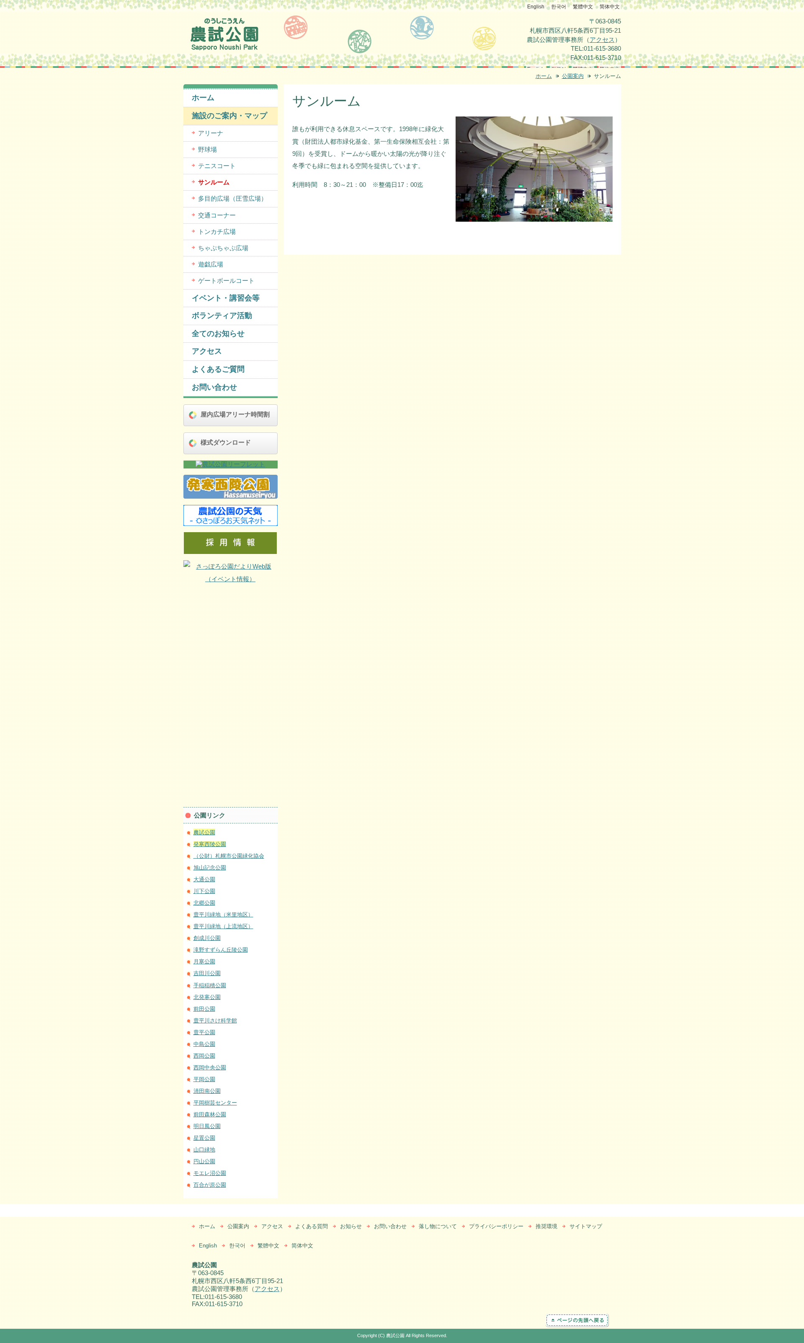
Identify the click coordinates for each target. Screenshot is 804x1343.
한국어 (558, 7)
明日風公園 (207, 1126)
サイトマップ (586, 1226)
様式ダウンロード (226, 442)
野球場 (207, 149)
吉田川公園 (207, 973)
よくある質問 (311, 1226)
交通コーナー (217, 215)
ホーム (544, 76)
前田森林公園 (209, 1114)
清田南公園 (207, 1091)
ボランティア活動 (222, 315)
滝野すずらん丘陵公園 (220, 950)
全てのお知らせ (218, 333)
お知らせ (351, 1226)
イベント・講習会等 (226, 298)
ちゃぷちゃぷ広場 (223, 247)
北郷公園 (204, 903)
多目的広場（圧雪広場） (232, 198)
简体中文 (610, 7)
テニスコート (217, 165)
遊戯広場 (210, 264)
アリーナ (210, 133)
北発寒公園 (207, 997)
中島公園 (204, 1044)
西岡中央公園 (209, 1067)
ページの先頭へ (587, 1320)
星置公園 (204, 1138)
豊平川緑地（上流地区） (223, 926)
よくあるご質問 (218, 369)
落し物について (438, 1226)
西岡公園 (204, 1056)
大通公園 (204, 879)
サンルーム (213, 182)
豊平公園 (204, 1032)
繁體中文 (583, 7)
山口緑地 (204, 1149)
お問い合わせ (214, 387)
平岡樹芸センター (215, 1103)
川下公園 (204, 891)
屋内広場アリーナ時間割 (235, 414)
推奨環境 (546, 1226)
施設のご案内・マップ (229, 115)
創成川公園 (207, 938)
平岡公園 (204, 1079)
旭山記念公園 (209, 867)
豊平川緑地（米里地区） (223, 914)
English (535, 7)
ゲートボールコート (226, 280)
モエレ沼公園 (209, 1173)
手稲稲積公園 (209, 985)
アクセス (602, 39)
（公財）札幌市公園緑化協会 (228, 856)
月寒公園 (204, 961)
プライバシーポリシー (496, 1226)
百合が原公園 (209, 1185)
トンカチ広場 (217, 231)
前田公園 (204, 1009)
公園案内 (573, 76)
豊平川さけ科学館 (215, 1020)
